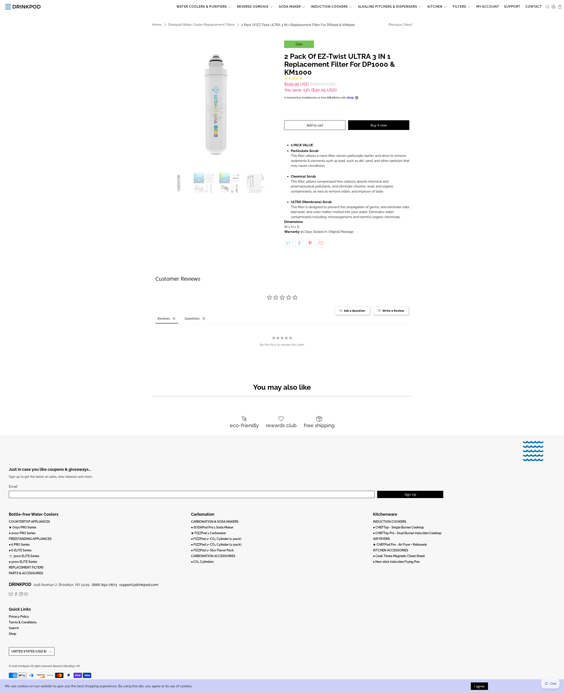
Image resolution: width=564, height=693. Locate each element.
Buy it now (379, 125)
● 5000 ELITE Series (23, 561)
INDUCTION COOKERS (389, 521)
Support (512, 6)
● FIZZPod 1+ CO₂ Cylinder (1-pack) (216, 539)
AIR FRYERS (381, 539)
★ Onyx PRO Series (22, 527)
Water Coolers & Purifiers (201, 6)
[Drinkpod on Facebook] (16, 595)
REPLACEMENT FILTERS (26, 567)
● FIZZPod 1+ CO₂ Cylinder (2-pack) (216, 544)
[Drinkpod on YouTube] (26, 595)
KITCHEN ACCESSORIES (390, 550)
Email (13, 487)
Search (14, 628)
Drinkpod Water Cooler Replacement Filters (201, 24)
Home (156, 24)
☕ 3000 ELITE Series (24, 556)
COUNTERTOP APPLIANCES (29, 521)
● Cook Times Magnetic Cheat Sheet (399, 556)
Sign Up (410, 494)
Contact (533, 6)
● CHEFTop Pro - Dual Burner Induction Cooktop (407, 533)
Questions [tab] (192, 318)
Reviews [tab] (164, 318)
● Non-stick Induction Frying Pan (396, 561)
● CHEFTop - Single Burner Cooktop (398, 527)
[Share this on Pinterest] (310, 243)
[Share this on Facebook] (299, 243)
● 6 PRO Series (19, 544)
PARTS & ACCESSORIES (26, 573)
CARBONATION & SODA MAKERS (215, 521)
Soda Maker (290, 6)
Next (408, 25)
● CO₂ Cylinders (202, 561)
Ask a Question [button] (354, 311)
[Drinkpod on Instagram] (21, 595)
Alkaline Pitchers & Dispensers (387, 6)
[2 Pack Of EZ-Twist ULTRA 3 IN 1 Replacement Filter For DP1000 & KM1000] (216, 104)
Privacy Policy (19, 616)
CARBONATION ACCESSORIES (213, 556)
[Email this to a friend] (321, 243)
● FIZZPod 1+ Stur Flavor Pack (212, 550)
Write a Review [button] (393, 311)
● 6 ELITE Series (20, 550)
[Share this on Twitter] (288, 243)
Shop (12, 634)
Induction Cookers (329, 6)
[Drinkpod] (23, 6)
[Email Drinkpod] (11, 595)
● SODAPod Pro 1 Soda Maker (212, 527)
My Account (487, 6)
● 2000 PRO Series (22, 533)
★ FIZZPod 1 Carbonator (208, 533)
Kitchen (434, 6)
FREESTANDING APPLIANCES (30, 539)
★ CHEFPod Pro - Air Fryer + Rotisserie (400, 544)
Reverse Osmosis (253, 6)
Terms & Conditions (23, 622)
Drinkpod (23, 666)
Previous (395, 25)
